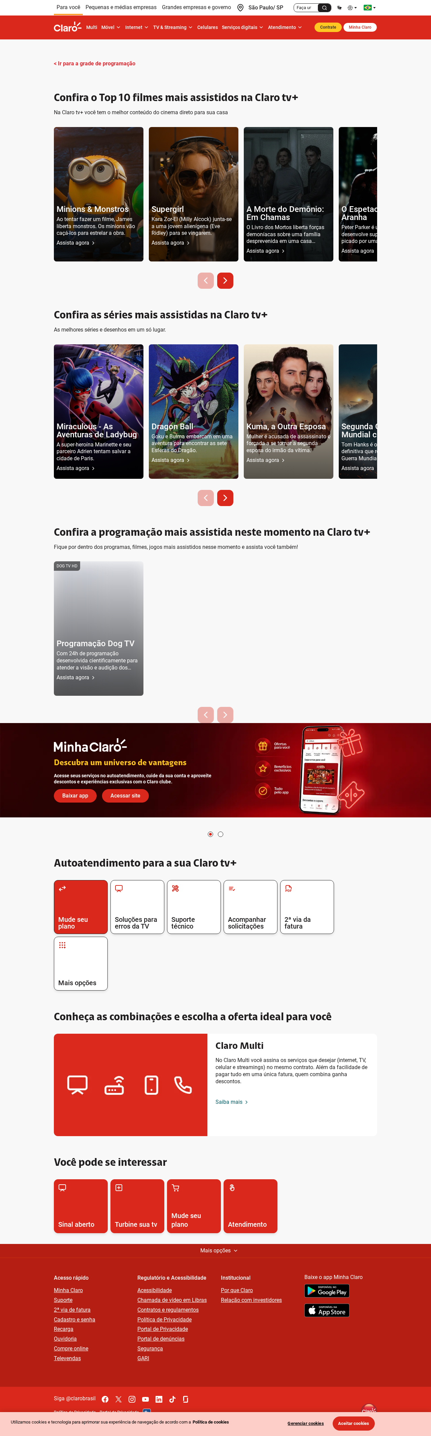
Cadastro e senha (74, 1319)
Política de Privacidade (164, 1319)
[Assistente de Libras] (339, 7)
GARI (143, 1358)
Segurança (150, 1348)
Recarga (63, 1329)
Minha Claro (360, 27)
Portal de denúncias (161, 1339)
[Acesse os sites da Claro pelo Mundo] (369, 7)
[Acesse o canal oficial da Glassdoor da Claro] (186, 1399)
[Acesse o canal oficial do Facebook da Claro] (105, 1399)
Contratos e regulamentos (168, 1310)
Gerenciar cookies (306, 1423)
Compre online (71, 1348)
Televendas (67, 1358)
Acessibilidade (154, 1290)
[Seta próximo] (225, 281)
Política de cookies (211, 1422)
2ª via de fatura (72, 1310)
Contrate (328, 27)
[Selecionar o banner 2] (220, 834)
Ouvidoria (65, 1339)
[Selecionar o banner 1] (210, 834)
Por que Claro (237, 1290)
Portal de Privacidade (162, 1329)
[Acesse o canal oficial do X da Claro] (118, 1399)
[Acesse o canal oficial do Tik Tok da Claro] (172, 1399)
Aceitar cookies (353, 1423)
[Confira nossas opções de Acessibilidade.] (353, 7)
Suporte (63, 1300)
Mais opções (215, 1250)
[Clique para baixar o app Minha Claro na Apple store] (327, 1311)
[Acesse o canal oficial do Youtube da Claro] (145, 1399)
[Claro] (69, 27)
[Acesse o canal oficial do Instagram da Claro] (132, 1399)
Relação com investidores (251, 1300)
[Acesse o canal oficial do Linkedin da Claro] (159, 1399)
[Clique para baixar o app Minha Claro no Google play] (327, 1292)
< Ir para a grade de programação (94, 63)
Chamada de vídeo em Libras (172, 1300)
